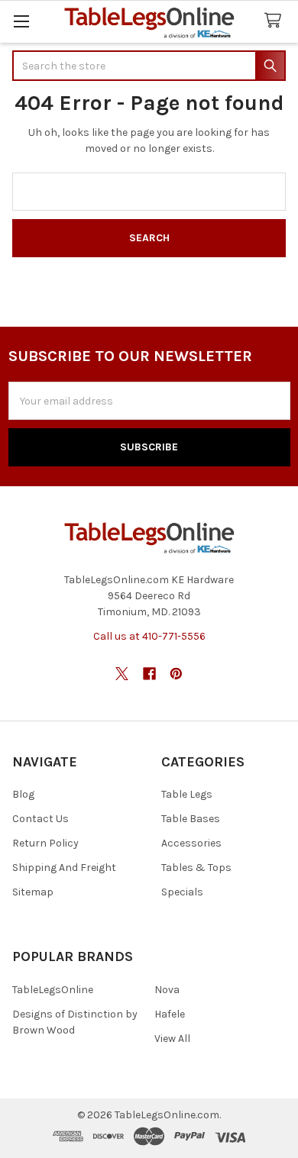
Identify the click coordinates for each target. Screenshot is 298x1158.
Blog (23, 794)
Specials (182, 891)
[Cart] (276, 21)
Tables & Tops (196, 867)
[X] (122, 673)
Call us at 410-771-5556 (149, 636)
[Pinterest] (176, 673)
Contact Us (40, 818)
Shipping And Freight (64, 867)
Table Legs (186, 794)
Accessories (191, 843)
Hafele (169, 1014)
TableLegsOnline (52, 989)
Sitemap (32, 891)
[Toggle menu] (21, 21)
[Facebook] (149, 673)
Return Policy (45, 843)
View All (172, 1038)
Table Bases (190, 818)
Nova (167, 989)
